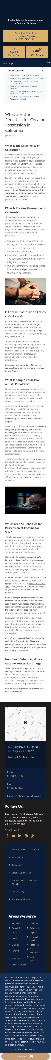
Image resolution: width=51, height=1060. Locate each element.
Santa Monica (33, 958)
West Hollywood (19, 964)
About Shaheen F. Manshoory (25, 849)
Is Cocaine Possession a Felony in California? (26, 82)
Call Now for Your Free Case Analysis (24, 882)
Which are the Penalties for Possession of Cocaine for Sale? (26, 92)
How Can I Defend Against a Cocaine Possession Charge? (24, 98)
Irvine (14, 938)
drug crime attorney (16, 459)
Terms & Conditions (21, 899)
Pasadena (34, 944)
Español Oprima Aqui (14, 53)
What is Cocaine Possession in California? (26, 78)
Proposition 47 (20, 324)
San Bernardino (35, 951)
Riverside (16, 950)
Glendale (16, 932)
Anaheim (16, 923)
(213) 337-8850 (15, 787)
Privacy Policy (18, 891)
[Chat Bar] (25, 1056)
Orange (15, 944)
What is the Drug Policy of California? (25, 75)
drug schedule (35, 184)
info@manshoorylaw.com (27, 796)
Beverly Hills (17, 928)
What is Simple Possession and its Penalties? (23, 87)
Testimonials (18, 865)
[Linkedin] (20, 836)
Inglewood (34, 932)
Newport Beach (34, 939)
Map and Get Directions (21, 757)
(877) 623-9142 (15, 775)
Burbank (34, 923)
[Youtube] (13, 836)
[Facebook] (7, 836)
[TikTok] (32, 836)
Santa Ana (16, 958)
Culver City (35, 928)
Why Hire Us (17, 857)
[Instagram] (26, 836)
